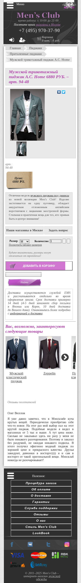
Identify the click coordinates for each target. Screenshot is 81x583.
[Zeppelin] (49, 352)
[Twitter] (63, 92)
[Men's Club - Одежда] (30, 545)
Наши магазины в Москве (24, 230)
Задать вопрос (58, 230)
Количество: (42, 241)
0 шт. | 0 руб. (51, 40)
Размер (14, 241)
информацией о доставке (26, 313)
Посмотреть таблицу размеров (25, 244)
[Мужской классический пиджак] (16, 352)
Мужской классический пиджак (16, 376)
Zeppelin (49, 373)
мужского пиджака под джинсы (49, 195)
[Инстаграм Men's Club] (66, 545)
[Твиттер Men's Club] (48, 545)
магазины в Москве (48, 24)
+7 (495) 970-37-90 (39, 30)
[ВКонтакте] (59, 92)
